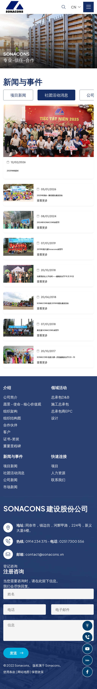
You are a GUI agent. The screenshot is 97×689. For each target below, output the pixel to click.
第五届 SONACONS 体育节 (48, 330)
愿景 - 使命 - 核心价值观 (22, 404)
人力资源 (58, 473)
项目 (54, 466)
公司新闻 (10, 479)
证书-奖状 (11, 439)
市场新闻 (10, 487)
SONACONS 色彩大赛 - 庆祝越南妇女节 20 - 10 (56, 357)
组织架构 (10, 411)
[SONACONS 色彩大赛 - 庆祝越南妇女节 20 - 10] (18, 355)
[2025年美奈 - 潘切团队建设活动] (18, 193)
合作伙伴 (10, 425)
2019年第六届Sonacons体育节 (50, 249)
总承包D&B (60, 397)
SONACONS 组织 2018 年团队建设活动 (53, 303)
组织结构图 (12, 418)
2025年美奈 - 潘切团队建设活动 (50, 195)
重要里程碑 (12, 446)
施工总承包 (60, 404)
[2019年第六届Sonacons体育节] (18, 247)
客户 (6, 432)
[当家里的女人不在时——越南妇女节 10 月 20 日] (18, 274)
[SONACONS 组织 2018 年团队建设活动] (18, 301)
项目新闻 (18, 95)
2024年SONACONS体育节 (48, 222)
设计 (54, 418)
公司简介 (10, 397)
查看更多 (42, 200)
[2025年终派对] (48, 130)
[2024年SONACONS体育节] (18, 220)
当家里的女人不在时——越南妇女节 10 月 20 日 (55, 276)
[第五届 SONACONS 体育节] (18, 328)
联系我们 (58, 479)
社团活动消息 (56, 95)
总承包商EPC (61, 411)
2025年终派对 (13, 170)
